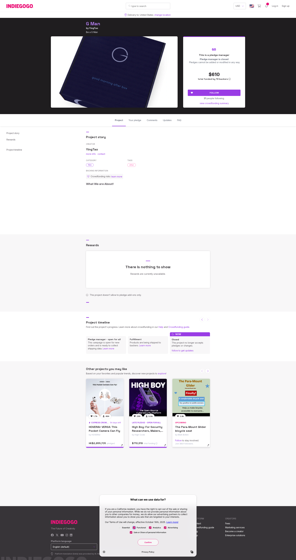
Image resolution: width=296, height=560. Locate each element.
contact (101, 154)
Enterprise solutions (235, 535)
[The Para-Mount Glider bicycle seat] (191, 397)
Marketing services (235, 527)
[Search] (130, 6)
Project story (12, 133)
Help (160, 327)
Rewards (10, 139)
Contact (197, 523)
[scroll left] (202, 319)
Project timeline (14, 149)
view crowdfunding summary (214, 103)
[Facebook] (52, 535)
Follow (214, 92)
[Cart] (259, 6)
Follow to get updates (182, 350)
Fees (227, 523)
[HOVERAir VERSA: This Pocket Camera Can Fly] (105, 397)
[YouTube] (62, 535)
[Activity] (266, 6)
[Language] (252, 6)
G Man (93, 24)
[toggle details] (123, 447)
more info (91, 154)
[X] (57, 535)
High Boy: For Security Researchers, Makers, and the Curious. (147, 430)
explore (162, 373)
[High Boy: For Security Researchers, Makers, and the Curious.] (148, 397)
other (131, 165)
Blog (195, 531)
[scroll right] (207, 371)
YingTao (93, 28)
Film (90, 165)
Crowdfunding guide (178, 327)
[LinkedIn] (71, 535)
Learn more (108, 348)
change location (162, 15)
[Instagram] (67, 535)
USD (238, 6)
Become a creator (234, 531)
